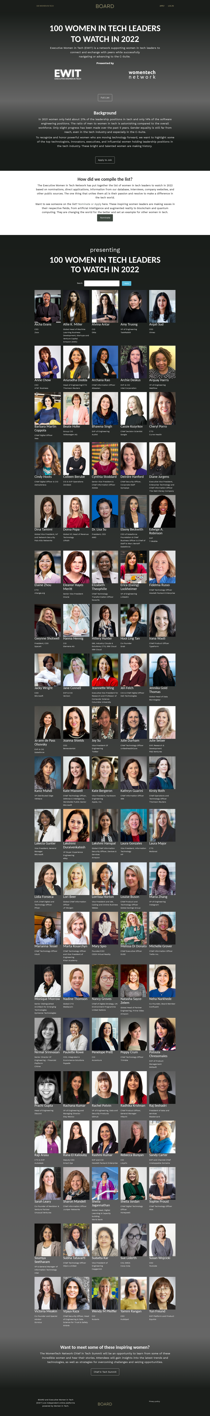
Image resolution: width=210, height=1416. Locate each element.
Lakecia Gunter (45, 843)
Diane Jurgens (159, 477)
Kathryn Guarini (132, 791)
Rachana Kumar (74, 1106)
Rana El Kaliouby (75, 1155)
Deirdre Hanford (132, 477)
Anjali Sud (156, 324)
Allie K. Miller (72, 324)
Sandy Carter (158, 1155)
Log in (171, 6)
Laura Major (157, 843)
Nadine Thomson (75, 999)
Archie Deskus (130, 380)
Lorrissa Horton (103, 897)
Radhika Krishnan (133, 1106)
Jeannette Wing (103, 688)
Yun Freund (157, 1311)
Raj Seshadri (158, 1106)
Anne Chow (43, 380)
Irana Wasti (157, 638)
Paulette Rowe (73, 1052)
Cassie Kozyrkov (132, 426)
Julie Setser (157, 740)
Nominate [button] (105, 217)
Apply (162, 6)
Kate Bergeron (102, 791)
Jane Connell (72, 688)
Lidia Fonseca (44, 897)
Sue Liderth (129, 1258)
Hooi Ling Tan (130, 638)
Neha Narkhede (160, 999)
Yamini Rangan (131, 1311)
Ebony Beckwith (132, 529)
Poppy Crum (129, 1052)
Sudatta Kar (100, 1258)
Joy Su (96, 740)
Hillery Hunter (102, 638)
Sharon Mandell (74, 1201)
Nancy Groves (101, 999)
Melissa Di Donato (134, 946)
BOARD (41, 1400)
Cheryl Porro (158, 426)
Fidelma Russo (159, 585)
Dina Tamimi (43, 529)
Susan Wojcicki (159, 1258)
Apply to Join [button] (105, 160)
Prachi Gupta (44, 1106)
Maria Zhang (158, 897)
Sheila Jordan (130, 1201)
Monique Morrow (47, 999)
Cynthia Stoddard (104, 477)
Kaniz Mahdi (43, 791)
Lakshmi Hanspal (104, 843)
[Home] (104, 6)
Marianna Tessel (46, 946)
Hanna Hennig (73, 638)
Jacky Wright (44, 688)
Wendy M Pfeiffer (104, 1311)
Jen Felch (127, 688)
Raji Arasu (42, 1155)
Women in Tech (61, 1406)
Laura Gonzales (131, 843)
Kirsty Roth (157, 791)
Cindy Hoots (43, 477)
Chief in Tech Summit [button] (105, 1372)
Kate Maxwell (73, 791)
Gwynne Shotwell (47, 638)
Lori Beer (69, 897)
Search (79, 283)
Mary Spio (99, 946)
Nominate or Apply (89, 204)
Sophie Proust (159, 1201)
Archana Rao (101, 380)
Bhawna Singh (102, 426)
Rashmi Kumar (102, 1155)
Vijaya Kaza (71, 1311)
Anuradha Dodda (75, 380)
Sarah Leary (43, 1201)
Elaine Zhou (43, 585)
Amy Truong (129, 324)
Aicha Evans (43, 324)
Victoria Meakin (46, 1311)
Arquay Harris (159, 380)
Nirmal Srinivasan (47, 1052)
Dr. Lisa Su (99, 529)
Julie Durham (130, 740)
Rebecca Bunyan (132, 1155)
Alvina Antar (101, 324)
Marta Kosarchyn (75, 946)
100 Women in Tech (45, 6)
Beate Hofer (71, 426)
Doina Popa (71, 529)
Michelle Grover (160, 946)
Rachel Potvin (101, 1106)
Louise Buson (130, 897)
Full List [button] (105, 97)
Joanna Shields (73, 740)
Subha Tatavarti (74, 1258)
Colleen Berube (74, 477)
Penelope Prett (102, 1052)
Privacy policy (154, 1401)
